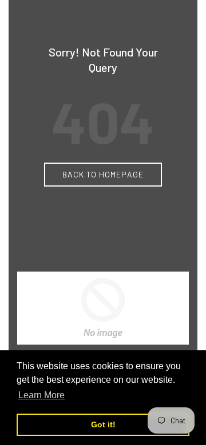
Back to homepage (103, 174)
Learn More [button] (41, 395)
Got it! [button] (103, 424)
